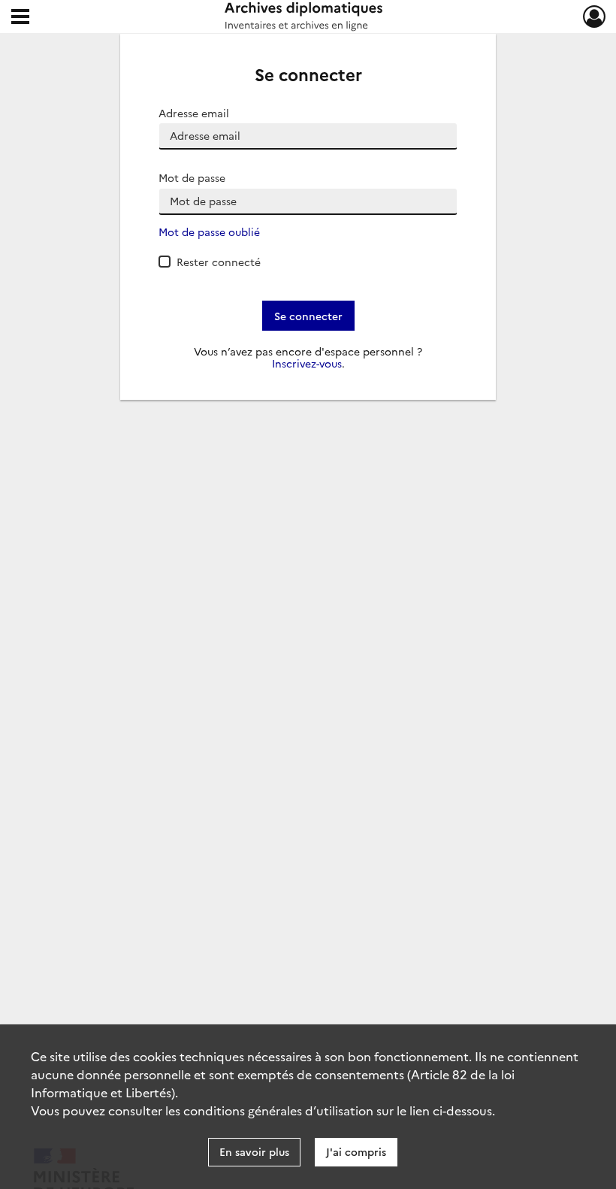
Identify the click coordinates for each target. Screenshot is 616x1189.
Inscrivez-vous (307, 363)
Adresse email (194, 113)
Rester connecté (219, 261)
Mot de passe (192, 177)
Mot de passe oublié (209, 231)
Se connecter (308, 315)
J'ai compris (356, 1151)
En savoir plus (254, 1151)
